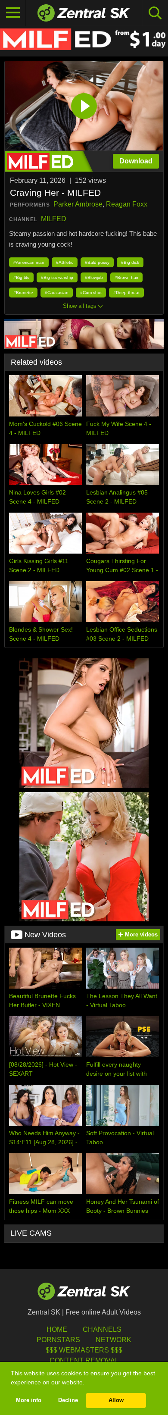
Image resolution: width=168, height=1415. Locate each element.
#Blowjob (94, 277)
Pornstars (58, 1339)
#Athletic (64, 262)
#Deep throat (126, 292)
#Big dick (130, 262)
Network (113, 1339)
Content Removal (84, 1360)
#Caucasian (56, 292)
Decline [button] (68, 1400)
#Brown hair (126, 277)
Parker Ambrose (78, 204)
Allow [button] (116, 1400)
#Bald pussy (97, 262)
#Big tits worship (57, 277)
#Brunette (23, 292)
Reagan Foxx (126, 204)
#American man (28, 262)
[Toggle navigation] (13, 13)
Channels (102, 1329)
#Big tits (21, 277)
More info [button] (28, 1400)
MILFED (53, 218)
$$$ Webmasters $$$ (84, 1350)
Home (57, 1329)
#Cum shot (91, 292)
